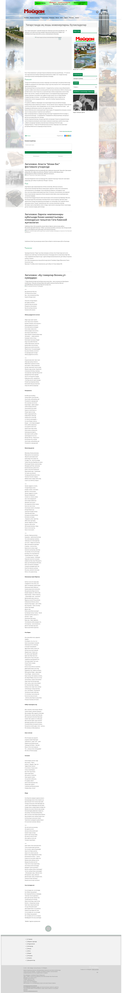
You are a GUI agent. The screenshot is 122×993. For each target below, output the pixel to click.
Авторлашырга (36, 156)
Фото (61, 17)
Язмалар (28, 135)
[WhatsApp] (68, 136)
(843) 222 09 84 (95, 969)
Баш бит (26, 17)
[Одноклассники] (67, 136)
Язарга (48, 152)
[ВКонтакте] (65, 136)
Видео (66, 17)
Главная (30, 939)
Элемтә (77, 17)
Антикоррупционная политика (30, 985)
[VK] (97, 12)
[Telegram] (70, 136)
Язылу (57, 17)
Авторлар (51, 17)
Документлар (31, 960)
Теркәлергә (60, 156)
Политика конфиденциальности (30, 991)
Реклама (71, 17)
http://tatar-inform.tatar (67, 131)
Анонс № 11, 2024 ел (79, 69)
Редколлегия (44, 17)
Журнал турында (34, 17)
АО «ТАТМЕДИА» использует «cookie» (32, 987)
